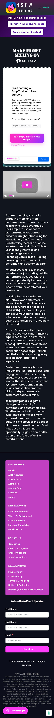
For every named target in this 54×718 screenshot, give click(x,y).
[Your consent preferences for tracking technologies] (49, 713)
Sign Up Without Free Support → (26, 126)
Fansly (11, 470)
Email (8, 635)
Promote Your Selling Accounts (27, 23)
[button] (45, 159)
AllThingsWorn (15, 474)
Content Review (16, 520)
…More (11, 497)
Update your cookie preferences (25, 589)
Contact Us (14, 544)
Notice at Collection (18, 585)
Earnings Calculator (18, 525)
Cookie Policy (15, 576)
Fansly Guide (15, 529)
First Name (11, 609)
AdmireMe (13, 483)
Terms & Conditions (18, 580)
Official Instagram (18, 548)
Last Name (11, 622)
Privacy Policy (15, 571)
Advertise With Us (17, 557)
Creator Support (17, 552)
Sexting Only (14, 488)
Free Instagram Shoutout (27, 32)
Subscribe (27, 649)
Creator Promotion (18, 511)
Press (18, 145)
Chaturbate (14, 479)
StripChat (13, 492)
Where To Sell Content (20, 516)
